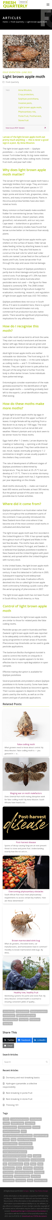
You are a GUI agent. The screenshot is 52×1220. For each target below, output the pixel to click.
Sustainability (9, 1180)
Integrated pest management (15, 1156)
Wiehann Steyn (40, 1180)
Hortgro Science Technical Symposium (18, 1148)
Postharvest (35, 116)
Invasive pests (25, 103)
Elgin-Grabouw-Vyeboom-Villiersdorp (18, 1135)
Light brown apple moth (29, 107)
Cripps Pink (30, 1123)
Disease (36, 1127)
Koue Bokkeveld (37, 1160)
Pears (33, 1164)
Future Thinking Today (26, 1139)
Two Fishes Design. (41, 1191)
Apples (6, 1123)
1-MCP (6, 1119)
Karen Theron (23, 1160)
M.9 (5, 1164)
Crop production (10, 1127)
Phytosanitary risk (27, 111)
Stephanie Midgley (22, 1176)
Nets (26, 1164)
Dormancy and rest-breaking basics (23, 1077)
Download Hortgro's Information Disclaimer (28, 1211)
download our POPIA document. (34, 1216)
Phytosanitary (9, 1168)
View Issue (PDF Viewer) (15, 128)
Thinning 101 (12, 1105)
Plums (19, 1168)
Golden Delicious (10, 1143)
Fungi (13, 1139)
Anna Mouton (24, 90)
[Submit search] (47, 1062)
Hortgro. (26, 1191)
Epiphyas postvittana (28, 98)
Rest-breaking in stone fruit (19, 1099)
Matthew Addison (15, 1164)
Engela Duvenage (40, 1135)
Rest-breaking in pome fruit (19, 1093)
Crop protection (25, 94)
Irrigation (37, 1156)
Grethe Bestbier (25, 1143)
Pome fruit (23, 116)
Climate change (17, 1123)
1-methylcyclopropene (19, 1119)
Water (30, 1180)
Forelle (6, 1139)
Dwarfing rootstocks (11, 1131)
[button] (48, 5)
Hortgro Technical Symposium (15, 1152)
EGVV (24, 1131)
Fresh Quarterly (12, 82)
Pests (40, 1164)
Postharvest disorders (23, 1172)
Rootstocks (39, 1172)
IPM (29, 1156)
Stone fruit (23, 120)
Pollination (28, 1168)
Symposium (20, 1180)
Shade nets (8, 1176)
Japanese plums (10, 1160)
